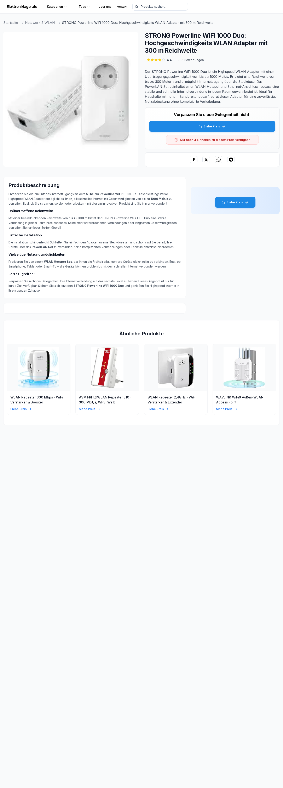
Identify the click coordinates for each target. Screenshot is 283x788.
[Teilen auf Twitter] (206, 160)
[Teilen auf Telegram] (231, 160)
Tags (82, 6)
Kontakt (121, 6)
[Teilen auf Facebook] (194, 160)
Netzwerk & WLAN (40, 23)
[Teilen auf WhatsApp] (218, 160)
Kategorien (55, 6)
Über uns (104, 6)
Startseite (10, 23)
